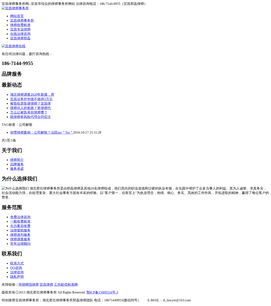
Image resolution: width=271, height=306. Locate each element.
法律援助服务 (20, 230)
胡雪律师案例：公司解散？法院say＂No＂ (41, 132)
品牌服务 (17, 164)
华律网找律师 (28, 284)
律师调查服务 (20, 239)
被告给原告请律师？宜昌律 (30, 103)
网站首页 (17, 16)
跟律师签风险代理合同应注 (30, 117)
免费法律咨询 (20, 217)
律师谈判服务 (20, 235)
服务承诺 (17, 168)
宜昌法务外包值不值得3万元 (31, 99)
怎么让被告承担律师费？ (28, 112)
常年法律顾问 (20, 243)
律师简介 (17, 160)
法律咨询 (17, 272)
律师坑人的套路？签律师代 (30, 108)
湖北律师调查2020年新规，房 (32, 94)
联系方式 (17, 263)
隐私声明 (17, 276)
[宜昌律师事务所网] (15, 8)
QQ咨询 (16, 268)
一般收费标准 (20, 221)
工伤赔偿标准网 (66, 284)
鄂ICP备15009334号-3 (102, 292)
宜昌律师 (46, 284)
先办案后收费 (20, 226)
